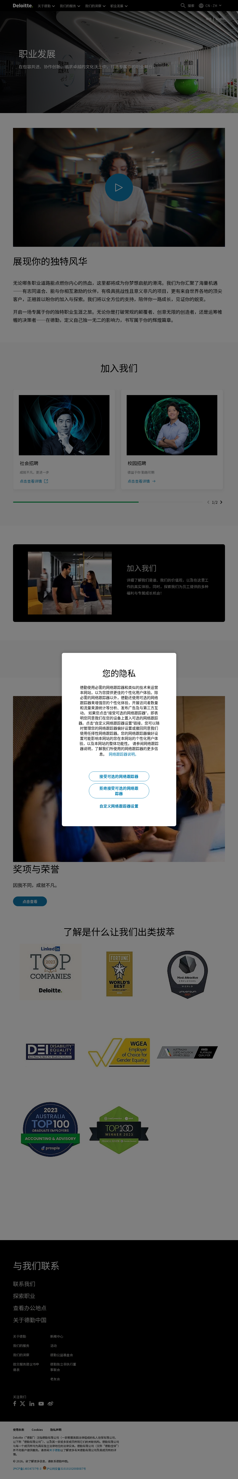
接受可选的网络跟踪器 (119, 776)
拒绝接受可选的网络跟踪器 (119, 791)
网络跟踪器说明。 (124, 754)
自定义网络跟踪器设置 (119, 805)
